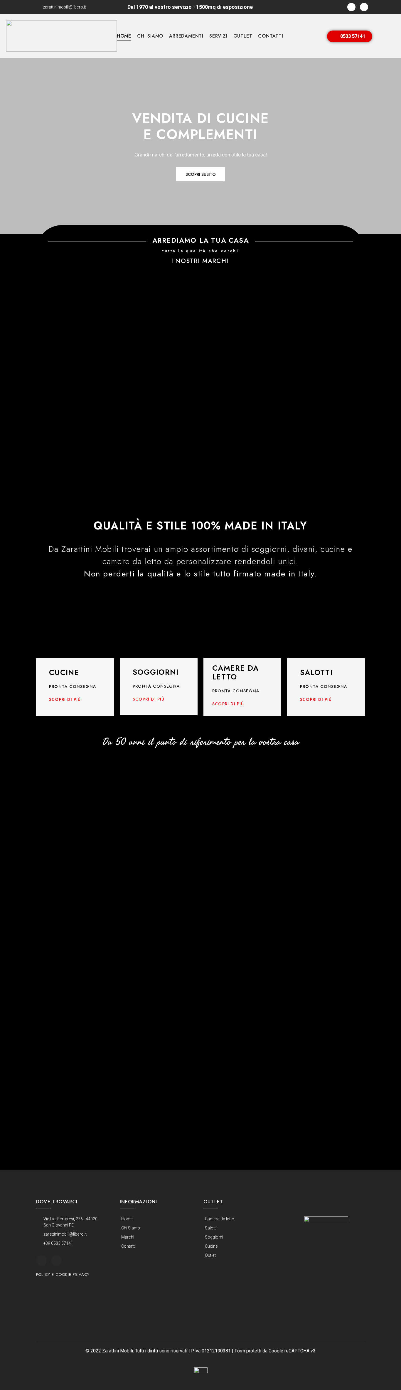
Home (124, 36)
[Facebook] (351, 7)
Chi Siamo (150, 36)
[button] (349, 36)
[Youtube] (364, 7)
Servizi (218, 36)
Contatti (270, 36)
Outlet (242, 36)
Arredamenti (186, 36)
